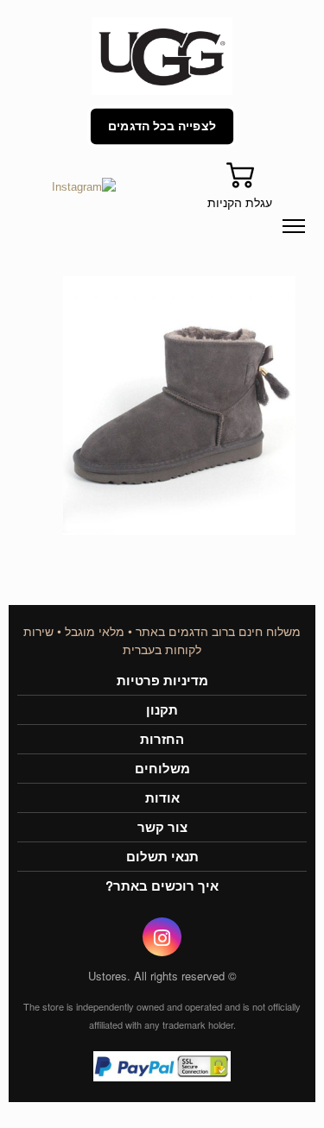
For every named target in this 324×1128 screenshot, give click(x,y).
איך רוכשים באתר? (162, 886)
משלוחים (162, 768)
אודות (162, 798)
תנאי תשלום (162, 857)
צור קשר (162, 827)
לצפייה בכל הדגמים (162, 126)
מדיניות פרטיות (162, 680)
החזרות (162, 739)
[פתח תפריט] (294, 226)
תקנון (162, 710)
